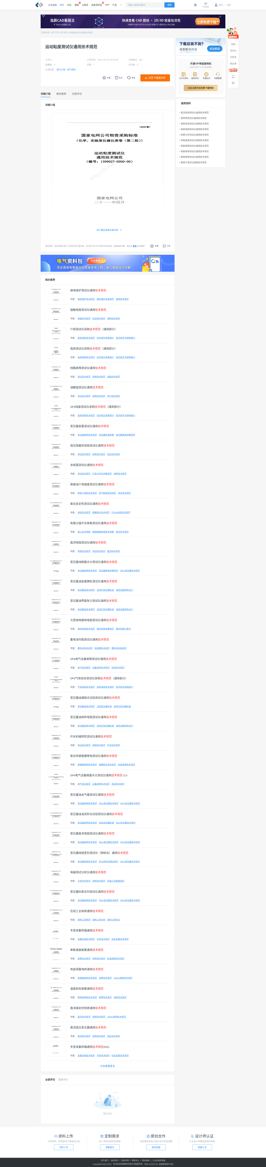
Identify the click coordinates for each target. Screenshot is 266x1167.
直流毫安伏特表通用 (88, 1008)
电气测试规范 (113, 396)
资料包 (233, 50)
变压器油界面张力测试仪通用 (93, 600)
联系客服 (156, 1147)
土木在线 (52, 5)
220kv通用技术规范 (120, 512)
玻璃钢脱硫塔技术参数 (103, 532)
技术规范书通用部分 (125, 338)
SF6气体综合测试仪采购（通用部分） (99, 678)
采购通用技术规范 (86, 338)
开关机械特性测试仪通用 (91, 736)
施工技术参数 (84, 532)
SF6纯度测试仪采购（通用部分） (96, 406)
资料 (62, 5)
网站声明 (125, 1160)
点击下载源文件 (157, 78)
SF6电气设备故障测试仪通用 (93, 659)
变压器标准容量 (106, 435)
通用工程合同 (98, 920)
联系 (135, 246)
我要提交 (110, 1147)
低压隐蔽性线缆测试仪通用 (92, 445)
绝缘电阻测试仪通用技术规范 (195, 157)
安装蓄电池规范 (102, 648)
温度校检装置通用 (86, 988)
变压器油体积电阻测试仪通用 (93, 717)
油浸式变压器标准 (105, 590)
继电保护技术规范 (86, 299)
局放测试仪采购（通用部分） (93, 348)
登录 (220, 5)
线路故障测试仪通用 (88, 368)
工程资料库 (45, 33)
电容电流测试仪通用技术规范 (195, 123)
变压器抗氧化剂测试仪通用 (92, 891)
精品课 (233, 63)
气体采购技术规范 (86, 687)
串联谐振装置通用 (86, 949)
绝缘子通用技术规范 (87, 493)
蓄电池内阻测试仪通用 (89, 639)
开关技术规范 (113, 745)
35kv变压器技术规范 (130, 570)
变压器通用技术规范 (87, 435)
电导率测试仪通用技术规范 (194, 118)
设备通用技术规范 (101, 667)
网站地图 (145, 1160)
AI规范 (85, 5)
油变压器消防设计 (124, 590)
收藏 (156, 246)
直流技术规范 (113, 551)
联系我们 (115, 1160)
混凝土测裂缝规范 (115, 881)
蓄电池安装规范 (119, 648)
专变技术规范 (103, 939)
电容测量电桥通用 (86, 969)
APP (107, 5)
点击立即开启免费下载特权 (201, 88)
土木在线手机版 (158, 1160)
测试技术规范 (98, 318)
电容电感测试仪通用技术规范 (195, 129)
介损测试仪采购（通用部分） (93, 329)
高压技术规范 (113, 1036)
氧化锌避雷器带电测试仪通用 (93, 756)
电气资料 (63, 33)
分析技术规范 (84, 881)
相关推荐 (50, 279)
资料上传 (63, 1147)
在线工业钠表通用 (86, 911)
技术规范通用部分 (105, 338)
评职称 (233, 57)
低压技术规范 (113, 454)
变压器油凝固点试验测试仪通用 (95, 697)
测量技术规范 (105, 978)
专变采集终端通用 (86, 930)
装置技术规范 (84, 958)
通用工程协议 (113, 920)
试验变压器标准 (104, 706)
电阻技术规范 (84, 318)
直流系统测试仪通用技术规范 (195, 112)
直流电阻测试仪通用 (88, 542)
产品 (114, 5)
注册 (227, 5)
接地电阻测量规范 (105, 629)
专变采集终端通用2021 (90, 1046)
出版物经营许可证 (166, 1164)
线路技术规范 (113, 376)
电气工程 (55, 33)
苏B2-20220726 (151, 1164)
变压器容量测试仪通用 (89, 426)
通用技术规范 (122, 299)
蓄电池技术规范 (85, 648)
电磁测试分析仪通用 (88, 872)
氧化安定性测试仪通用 (89, 503)
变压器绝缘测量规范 (125, 435)
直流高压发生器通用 (88, 1027)
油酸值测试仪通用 (86, 387)
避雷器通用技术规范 (87, 764)
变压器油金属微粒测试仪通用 (93, 581)
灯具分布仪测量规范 (102, 473)
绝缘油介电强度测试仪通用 (92, 484)
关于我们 (104, 1160)
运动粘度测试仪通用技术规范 (81, 33)
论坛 (69, 5)
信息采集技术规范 (120, 939)
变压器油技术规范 (86, 590)
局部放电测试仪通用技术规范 (195, 151)
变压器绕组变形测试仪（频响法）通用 (99, 853)
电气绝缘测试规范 (107, 493)
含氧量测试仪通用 (86, 465)
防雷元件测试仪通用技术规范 (195, 134)
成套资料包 (96, 5)
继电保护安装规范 (105, 299)
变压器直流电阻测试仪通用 (92, 833)
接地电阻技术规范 (86, 629)
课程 (77, 5)
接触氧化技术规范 (101, 512)
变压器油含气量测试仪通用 (92, 794)
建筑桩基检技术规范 (87, 997)
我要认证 (202, 1147)
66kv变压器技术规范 (130, 803)
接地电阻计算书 (123, 629)
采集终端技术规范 (86, 939)
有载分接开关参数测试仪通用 (93, 523)
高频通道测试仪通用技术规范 (195, 140)
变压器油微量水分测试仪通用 (93, 562)
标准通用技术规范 (126, 764)
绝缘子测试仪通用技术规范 (194, 162)
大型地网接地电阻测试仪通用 (93, 620)
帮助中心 (135, 1160)
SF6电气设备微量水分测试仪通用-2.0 (98, 775)
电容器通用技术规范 (87, 978)
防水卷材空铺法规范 (108, 861)
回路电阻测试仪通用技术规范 (195, 146)
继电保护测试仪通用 (88, 290)
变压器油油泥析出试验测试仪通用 (96, 814)
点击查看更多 (107, 1066)
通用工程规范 (84, 920)
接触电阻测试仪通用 (88, 309)
